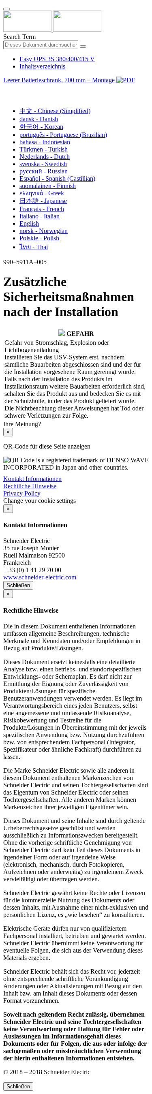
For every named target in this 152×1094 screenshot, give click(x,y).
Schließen (18, 585)
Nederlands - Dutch (44, 156)
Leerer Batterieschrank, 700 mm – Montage (59, 80)
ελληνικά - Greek (41, 193)
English (29, 223)
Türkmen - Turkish (43, 149)
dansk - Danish (38, 118)
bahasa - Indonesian (44, 142)
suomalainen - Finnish (47, 185)
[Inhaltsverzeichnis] (6, 89)
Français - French (41, 208)
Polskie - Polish (39, 238)
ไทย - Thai (33, 247)
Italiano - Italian (39, 216)
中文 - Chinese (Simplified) (54, 110)
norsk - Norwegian (43, 230)
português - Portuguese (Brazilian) (63, 134)
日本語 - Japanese (43, 200)
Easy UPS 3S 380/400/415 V (57, 59)
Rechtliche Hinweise (29, 486)
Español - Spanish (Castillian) (57, 178)
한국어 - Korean (41, 126)
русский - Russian (43, 171)
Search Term (19, 36)
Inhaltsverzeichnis (42, 66)
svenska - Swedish (43, 163)
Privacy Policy (22, 493)
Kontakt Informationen (32, 478)
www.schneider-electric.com (39, 577)
